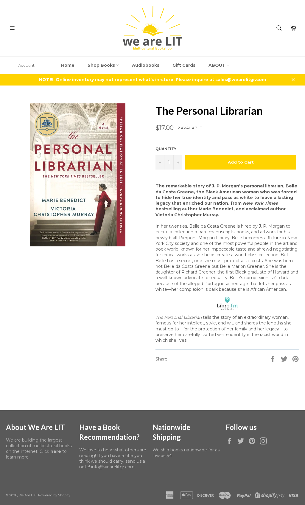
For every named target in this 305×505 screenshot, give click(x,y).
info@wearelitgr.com (113, 467)
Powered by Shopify (54, 495)
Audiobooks (145, 65)
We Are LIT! (27, 495)
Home (67, 65)
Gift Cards (183, 65)
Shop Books (102, 65)
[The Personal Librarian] (227, 303)
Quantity (165, 149)
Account (26, 65)
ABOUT (217, 65)
